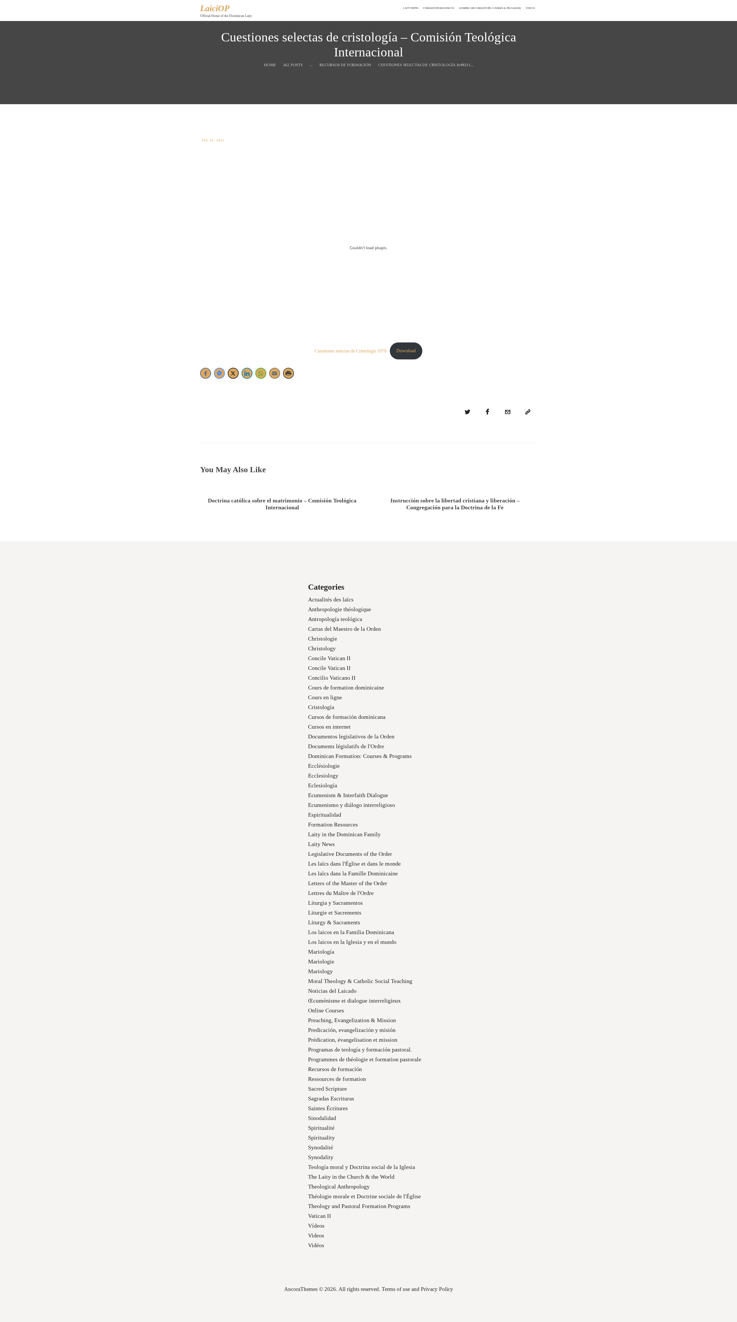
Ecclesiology (323, 775)
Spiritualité (321, 1128)
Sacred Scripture (327, 1088)
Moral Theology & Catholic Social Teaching (360, 981)
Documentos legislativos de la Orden (351, 736)
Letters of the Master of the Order (347, 883)
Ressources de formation (337, 1079)
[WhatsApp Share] (260, 373)
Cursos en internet (329, 726)
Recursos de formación (345, 65)
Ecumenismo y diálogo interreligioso (351, 805)
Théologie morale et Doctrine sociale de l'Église (364, 1196)
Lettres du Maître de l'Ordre (341, 893)
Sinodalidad (322, 1118)
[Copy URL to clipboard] (527, 412)
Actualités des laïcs (331, 599)
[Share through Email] (274, 373)
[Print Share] (288, 373)
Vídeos (316, 1225)
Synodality (320, 1157)
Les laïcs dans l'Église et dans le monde (354, 863)
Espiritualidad (324, 815)
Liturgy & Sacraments (334, 922)
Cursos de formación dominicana (346, 717)
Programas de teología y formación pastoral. (360, 1049)
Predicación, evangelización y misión (352, 1030)
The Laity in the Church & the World (351, 1177)
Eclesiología (322, 785)
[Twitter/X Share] (233, 373)
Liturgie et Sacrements (334, 912)
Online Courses (326, 1010)
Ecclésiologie (324, 766)
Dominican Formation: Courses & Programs (360, 756)
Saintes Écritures (328, 1108)
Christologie (322, 638)
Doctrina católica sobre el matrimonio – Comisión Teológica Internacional (282, 504)
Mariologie (321, 961)
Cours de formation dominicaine (346, 687)
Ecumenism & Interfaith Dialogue (348, 795)
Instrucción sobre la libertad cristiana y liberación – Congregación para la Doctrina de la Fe (455, 504)
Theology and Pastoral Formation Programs (359, 1206)
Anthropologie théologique (339, 609)
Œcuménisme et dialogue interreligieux (354, 1000)
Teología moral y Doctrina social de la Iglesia (361, 1167)
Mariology (320, 971)
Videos (316, 1235)
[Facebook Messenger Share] (219, 373)
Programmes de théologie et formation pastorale (364, 1059)
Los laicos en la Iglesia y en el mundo (352, 942)
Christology (322, 648)
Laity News (321, 844)
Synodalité (320, 1147)
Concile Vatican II (329, 658)
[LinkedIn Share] (247, 373)
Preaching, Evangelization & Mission (352, 1020)
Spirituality (321, 1137)
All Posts (293, 65)
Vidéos (316, 1245)
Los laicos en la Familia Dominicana (351, 932)
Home (270, 65)
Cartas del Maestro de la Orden (344, 629)
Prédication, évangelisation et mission (352, 1040)
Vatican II (319, 1216)
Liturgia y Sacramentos (335, 903)
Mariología (321, 951)
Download (406, 350)
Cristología (321, 707)
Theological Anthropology (339, 1186)
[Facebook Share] (205, 373)
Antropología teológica (335, 619)
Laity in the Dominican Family (344, 834)
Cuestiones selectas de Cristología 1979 (350, 350)
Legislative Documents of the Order (350, 854)
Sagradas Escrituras (331, 1098)
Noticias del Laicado (332, 991)
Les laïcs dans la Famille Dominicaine (353, 873)
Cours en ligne (325, 697)
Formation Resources (333, 824)
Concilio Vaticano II (332, 678)
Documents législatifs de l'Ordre (346, 746)
